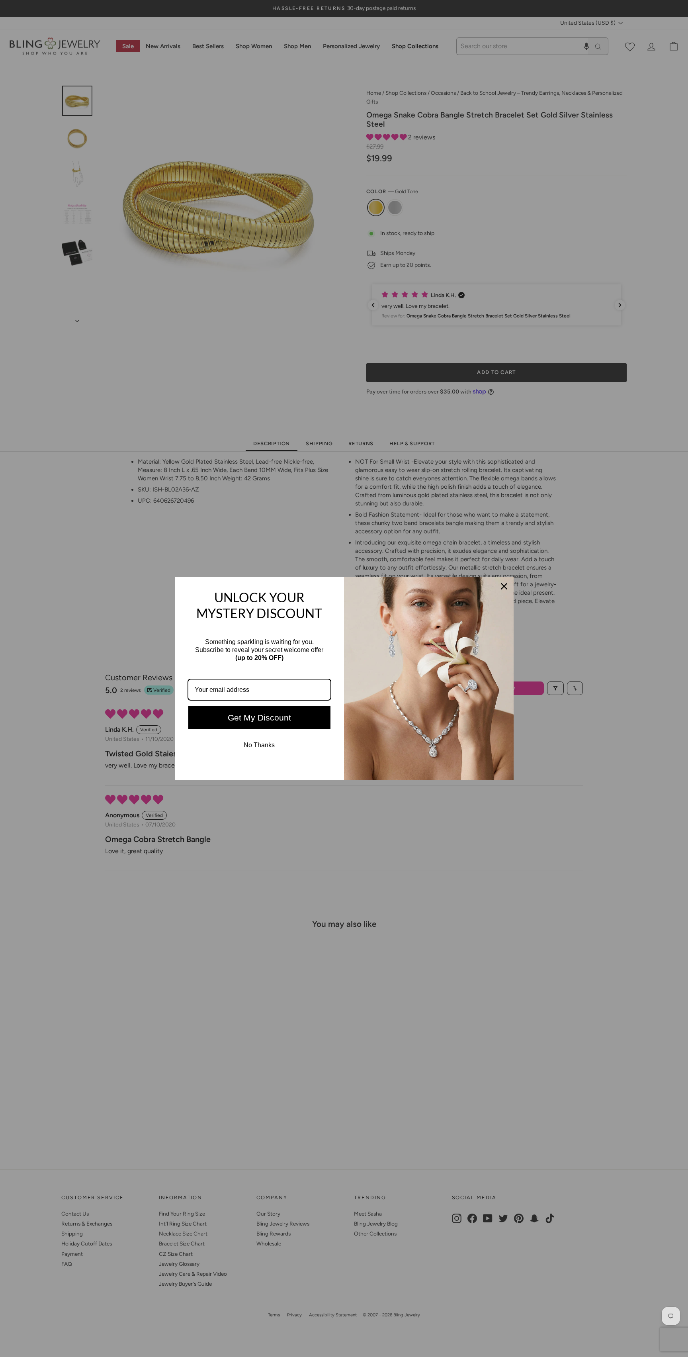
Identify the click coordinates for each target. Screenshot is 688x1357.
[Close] (504, 586)
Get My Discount (259, 717)
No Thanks (259, 745)
